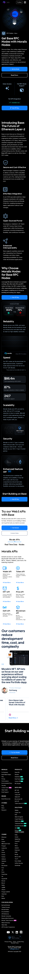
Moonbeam (4, 865)
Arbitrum (4, 859)
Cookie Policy (20, 941)
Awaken (17, 848)
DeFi (16, 814)
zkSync (3, 889)
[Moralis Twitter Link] (13, 932)
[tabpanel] (14, 588)
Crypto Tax (17, 812)
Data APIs (17, 772)
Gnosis (3, 852)
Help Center (5, 790)
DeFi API (17, 801)
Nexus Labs (18, 856)
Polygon (4, 846)
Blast (3, 896)
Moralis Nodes (5, 909)
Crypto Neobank (19, 819)
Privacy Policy (8, 941)
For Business (5, 772)
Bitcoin (3, 883)
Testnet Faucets (6, 907)
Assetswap (17, 865)
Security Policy (15, 943)
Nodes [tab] (21, 544)
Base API (4, 153)
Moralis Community (6, 916)
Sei (2, 876)
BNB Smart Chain (6, 843)
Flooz (16, 843)
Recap (16, 854)
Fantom (3, 856)
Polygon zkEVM (6, 891)
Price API (17, 792)
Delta (16, 834)
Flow (3, 867)
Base (3, 839)
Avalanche (4, 848)
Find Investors (5, 781)
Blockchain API (18, 799)
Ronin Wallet (18, 861)
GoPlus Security (19, 863)
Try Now (19, 2)
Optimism (4, 861)
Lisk (2, 870)
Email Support (5, 792)
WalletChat (17, 839)
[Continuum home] (8, 2)
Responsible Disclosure (8, 918)
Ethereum (4, 837)
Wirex (16, 845)
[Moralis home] (4, 2)
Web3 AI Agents (19, 816)
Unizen (16, 837)
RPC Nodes (9, 33)
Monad (3, 880)
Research (4, 810)
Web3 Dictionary (6, 922)
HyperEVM (4, 878)
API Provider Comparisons (8, 927)
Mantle (3, 898)
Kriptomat (17, 850)
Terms (14, 941)
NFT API (17, 790)
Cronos (3, 854)
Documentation (5, 911)
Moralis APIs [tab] (14, 539)
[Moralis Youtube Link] (8, 932)
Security (4, 785)
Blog (3, 805)
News (3, 808)
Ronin (3, 872)
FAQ (3, 776)
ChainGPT (17, 841)
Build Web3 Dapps (6, 774)
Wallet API (17, 796)
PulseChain (4, 874)
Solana (3, 841)
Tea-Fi (16, 858)
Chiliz (3, 850)
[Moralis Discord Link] (21, 932)
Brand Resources (6, 799)
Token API (17, 794)
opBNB (3, 887)
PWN (16, 852)
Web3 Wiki (4, 925)
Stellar (3, 885)
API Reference (5, 914)
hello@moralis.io (14, 949)
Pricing (3, 779)
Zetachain (4, 894)
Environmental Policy (7, 783)
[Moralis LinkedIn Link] (17, 932)
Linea (3, 863)
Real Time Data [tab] (11, 544)
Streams (17, 774)
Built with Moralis (6, 905)
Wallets (16, 810)
